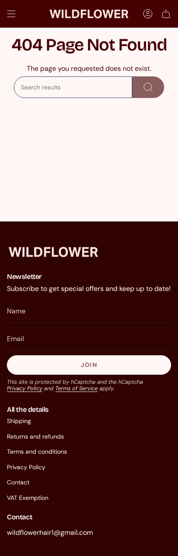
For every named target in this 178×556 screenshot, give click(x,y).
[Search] (148, 87)
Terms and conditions (37, 451)
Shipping (19, 421)
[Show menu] (11, 14)
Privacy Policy (24, 388)
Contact (18, 482)
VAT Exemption (27, 498)
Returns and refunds (35, 436)
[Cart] (166, 14)
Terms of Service (76, 388)
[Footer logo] (53, 252)
